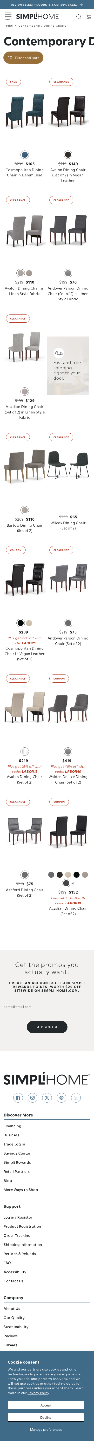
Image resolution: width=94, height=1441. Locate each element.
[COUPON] (25, 579)
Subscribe (47, 1027)
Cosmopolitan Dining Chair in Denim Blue (25, 172)
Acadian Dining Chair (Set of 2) (68, 910)
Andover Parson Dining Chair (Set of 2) (68, 640)
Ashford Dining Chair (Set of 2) (25, 892)
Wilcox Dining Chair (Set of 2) (68, 525)
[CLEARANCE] (68, 111)
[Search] (79, 16)
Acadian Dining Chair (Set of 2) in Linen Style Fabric (25, 412)
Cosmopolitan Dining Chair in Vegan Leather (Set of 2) (25, 653)
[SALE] (25, 111)
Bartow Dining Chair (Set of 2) (25, 527)
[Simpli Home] (38, 15)
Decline (46, 1417)
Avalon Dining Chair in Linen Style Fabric (24, 290)
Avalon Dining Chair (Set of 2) (24, 779)
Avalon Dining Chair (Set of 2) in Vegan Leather (68, 175)
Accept (45, 1404)
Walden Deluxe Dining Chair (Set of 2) (68, 779)
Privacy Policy (38, 1392)
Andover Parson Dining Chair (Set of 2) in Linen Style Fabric (68, 293)
